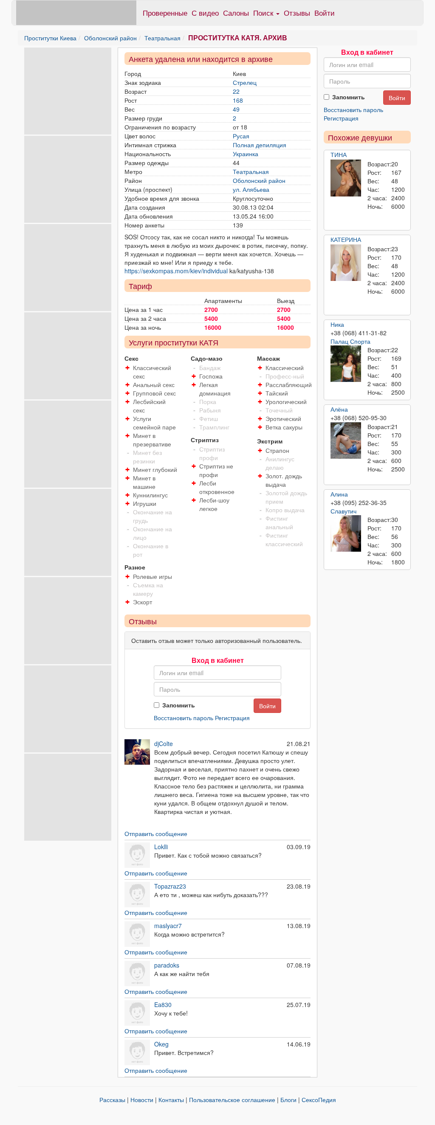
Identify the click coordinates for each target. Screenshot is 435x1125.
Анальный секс (154, 384)
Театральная (162, 38)
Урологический (286, 401)
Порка (207, 401)
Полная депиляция (259, 144)
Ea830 (163, 1004)
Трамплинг (214, 427)
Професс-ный (285, 376)
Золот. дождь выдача (284, 479)
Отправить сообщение (155, 833)
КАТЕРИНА (345, 239)
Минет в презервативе (152, 439)
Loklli (161, 846)
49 (236, 109)
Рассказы (112, 1099)
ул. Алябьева (251, 189)
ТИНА (338, 154)
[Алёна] (345, 440)
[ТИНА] (345, 178)
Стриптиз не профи (216, 470)
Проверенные (165, 12)
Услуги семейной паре (154, 422)
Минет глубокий (155, 469)
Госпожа (211, 376)
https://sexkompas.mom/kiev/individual (176, 271)
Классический (285, 367)
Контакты (171, 1099)
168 (238, 100)
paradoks (166, 965)
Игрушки (144, 503)
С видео (205, 12)
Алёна (339, 409)
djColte (163, 743)
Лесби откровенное (216, 487)
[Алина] (345, 533)
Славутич (343, 511)
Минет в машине (144, 482)
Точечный (279, 410)
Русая (241, 136)
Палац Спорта (350, 341)
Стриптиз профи (212, 453)
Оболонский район (110, 38)
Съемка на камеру (148, 589)
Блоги (288, 1099)
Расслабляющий (289, 384)
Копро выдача (285, 509)
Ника (337, 324)
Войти (324, 12)
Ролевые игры (152, 576)
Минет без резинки (147, 456)
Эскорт (142, 602)
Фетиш (208, 418)
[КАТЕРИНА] (345, 262)
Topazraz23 (170, 886)
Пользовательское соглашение (232, 1099)
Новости (141, 1099)
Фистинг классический (284, 539)
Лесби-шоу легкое (214, 504)
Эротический (283, 418)
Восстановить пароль (183, 717)
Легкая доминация (215, 388)
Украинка (245, 153)
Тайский (277, 393)
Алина (339, 494)
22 (236, 91)
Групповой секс (154, 393)
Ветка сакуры (284, 427)
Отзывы (297, 12)
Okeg (161, 1044)
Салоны (236, 12)
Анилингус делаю (280, 462)
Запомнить (178, 705)
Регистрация (232, 717)
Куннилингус (150, 495)
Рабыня (210, 410)
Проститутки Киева (50, 38)
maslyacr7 (168, 925)
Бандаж (209, 367)
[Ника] (345, 363)
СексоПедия (319, 1099)
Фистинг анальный (279, 522)
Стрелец (245, 82)
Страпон (277, 450)
